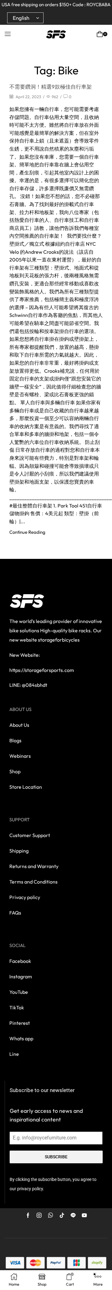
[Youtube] (84, 1215)
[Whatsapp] (50, 1215)
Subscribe (56, 1156)
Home (29, 58)
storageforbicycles (59, 640)
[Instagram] (39, 1215)
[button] (8, 34)
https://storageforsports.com (41, 670)
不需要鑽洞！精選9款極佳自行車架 (50, 86)
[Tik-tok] (61, 1215)
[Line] (73, 1215)
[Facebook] (28, 1215)
